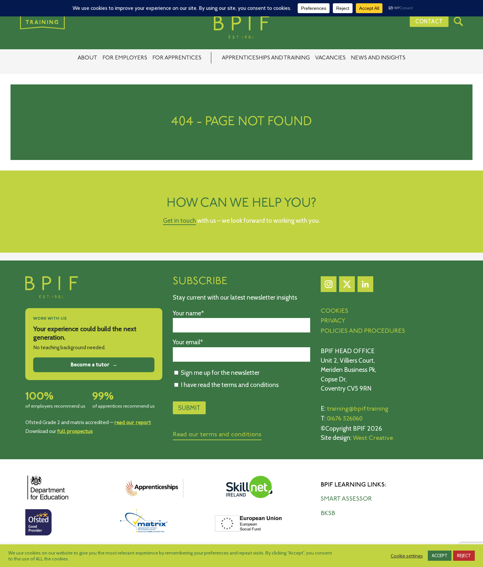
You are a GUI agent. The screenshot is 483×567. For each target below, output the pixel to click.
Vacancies (330, 58)
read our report (132, 423)
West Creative (373, 438)
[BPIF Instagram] (328, 286)
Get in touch (179, 220)
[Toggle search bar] (458, 21)
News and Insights (378, 58)
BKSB (328, 513)
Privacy (333, 321)
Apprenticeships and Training (266, 58)
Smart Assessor (346, 499)
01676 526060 (344, 419)
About (87, 58)
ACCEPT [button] (440, 555)
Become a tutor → (94, 365)
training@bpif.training (357, 409)
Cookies (334, 311)
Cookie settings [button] (407, 556)
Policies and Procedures (363, 331)
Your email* (188, 342)
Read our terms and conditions (217, 435)
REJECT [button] (464, 555)
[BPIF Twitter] (347, 286)
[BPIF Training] (241, 27)
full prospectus (75, 431)
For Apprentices (176, 58)
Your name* (188, 313)
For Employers (125, 58)
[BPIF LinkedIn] (365, 286)
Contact (429, 21)
